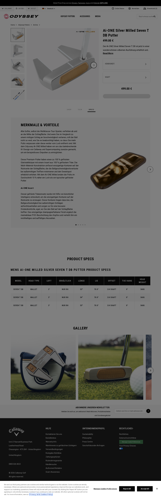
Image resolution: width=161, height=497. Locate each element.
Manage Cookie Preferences (105, 489)
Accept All (145, 489)
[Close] (157, 488)
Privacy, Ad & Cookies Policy (41, 494)
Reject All (127, 489)
